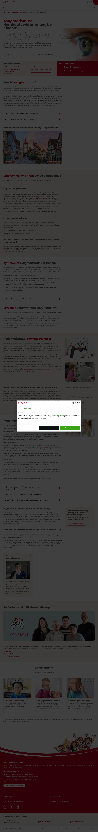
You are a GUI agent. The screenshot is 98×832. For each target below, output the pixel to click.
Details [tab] (49, 408)
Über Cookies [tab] (70, 408)
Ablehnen (48, 427)
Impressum (21, 422)
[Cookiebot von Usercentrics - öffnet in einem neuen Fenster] (73, 403)
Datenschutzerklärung (58, 415)
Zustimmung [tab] (27, 408)
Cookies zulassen (69, 427)
